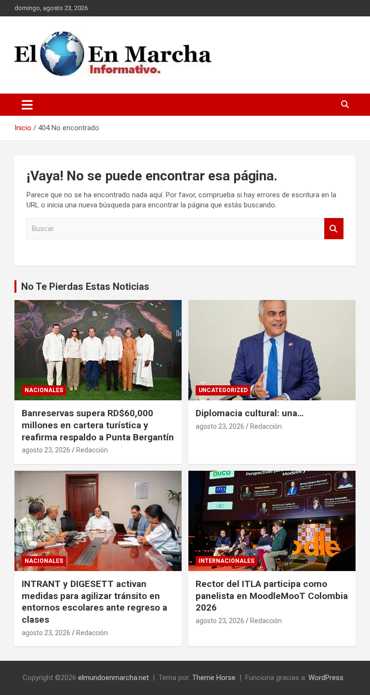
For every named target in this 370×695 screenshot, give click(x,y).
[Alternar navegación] (27, 105)
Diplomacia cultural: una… (250, 413)
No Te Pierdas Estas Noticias (85, 286)
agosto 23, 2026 (46, 450)
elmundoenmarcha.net (113, 677)
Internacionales (226, 561)
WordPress (326, 677)
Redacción (92, 450)
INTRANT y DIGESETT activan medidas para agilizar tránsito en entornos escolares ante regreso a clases (94, 601)
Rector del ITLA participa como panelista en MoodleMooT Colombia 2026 (272, 595)
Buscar (334, 229)
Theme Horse (214, 677)
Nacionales (44, 390)
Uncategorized (223, 390)
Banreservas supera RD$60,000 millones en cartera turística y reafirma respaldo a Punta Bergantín (98, 425)
